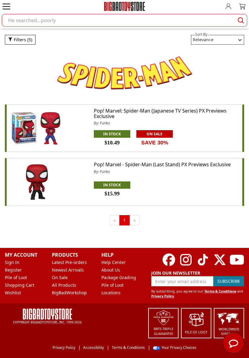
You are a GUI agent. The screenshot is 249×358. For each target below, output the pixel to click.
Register (13, 270)
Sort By (201, 34)
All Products (64, 285)
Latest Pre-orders (69, 262)
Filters (22, 39)
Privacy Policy (162, 296)
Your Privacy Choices (179, 347)
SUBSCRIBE (228, 281)
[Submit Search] (240, 20)
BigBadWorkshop (69, 293)
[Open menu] (6, 6)
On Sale (60, 277)
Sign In (12, 262)
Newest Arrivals (68, 270)
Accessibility (93, 347)
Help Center (113, 262)
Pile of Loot (16, 277)
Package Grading (118, 277)
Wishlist (13, 293)
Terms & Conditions (220, 291)
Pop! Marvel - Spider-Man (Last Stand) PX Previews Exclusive (162, 164)
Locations (111, 293)
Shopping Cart (19, 285)
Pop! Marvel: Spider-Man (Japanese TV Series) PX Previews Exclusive (160, 113)
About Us (110, 270)
